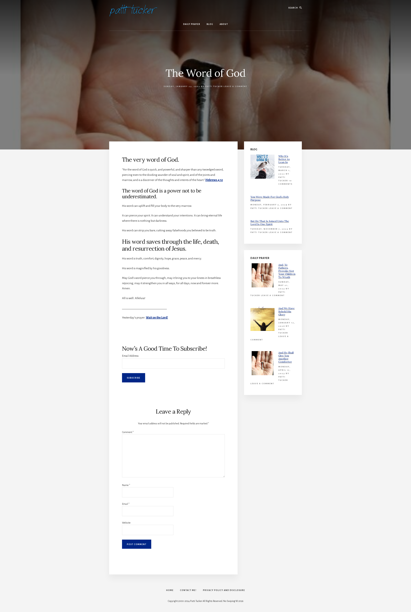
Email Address (130, 355)
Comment (128, 432)
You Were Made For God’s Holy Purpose (269, 198)
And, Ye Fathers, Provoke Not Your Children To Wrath (286, 271)
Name (126, 485)
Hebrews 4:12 (214, 180)
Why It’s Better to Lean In (284, 159)
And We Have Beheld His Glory (286, 311)
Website (126, 522)
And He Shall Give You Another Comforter (286, 357)
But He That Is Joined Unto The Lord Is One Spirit (269, 222)
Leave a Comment (235, 86)
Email (125, 504)
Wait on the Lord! (157, 317)
